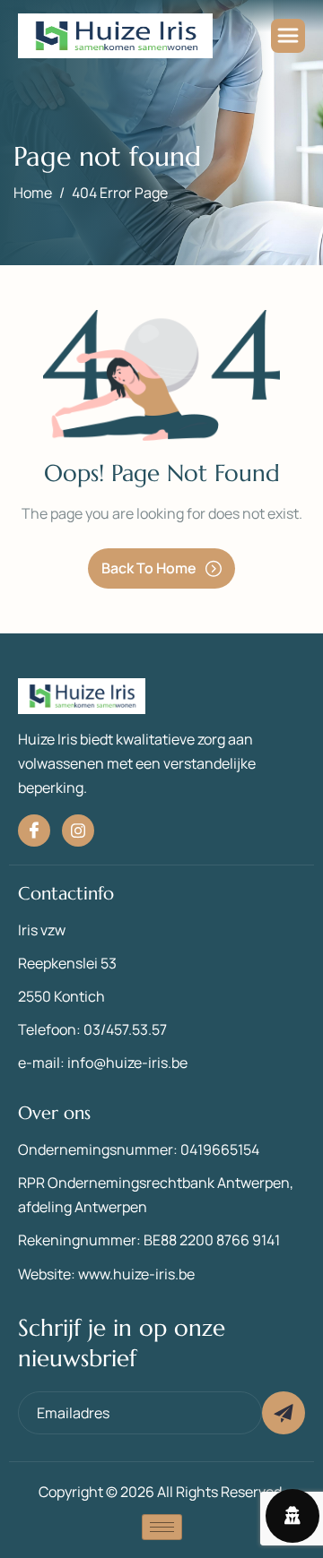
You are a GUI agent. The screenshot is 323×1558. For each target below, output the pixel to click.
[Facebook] (34, 830)
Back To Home (148, 568)
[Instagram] (78, 830)
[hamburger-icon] (288, 36)
